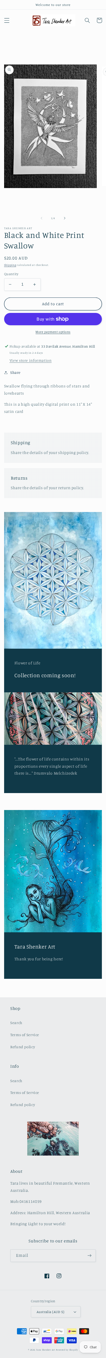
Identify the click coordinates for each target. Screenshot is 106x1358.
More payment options (53, 332)
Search (16, 1022)
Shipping (10, 264)
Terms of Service (24, 1035)
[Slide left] (41, 218)
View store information (31, 360)
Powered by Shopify (67, 1349)
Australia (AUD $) (50, 1312)
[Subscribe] (89, 1255)
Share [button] (15, 372)
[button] (7, 20)
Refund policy (22, 1047)
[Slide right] (64, 218)
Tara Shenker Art (45, 1349)
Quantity (11, 274)
